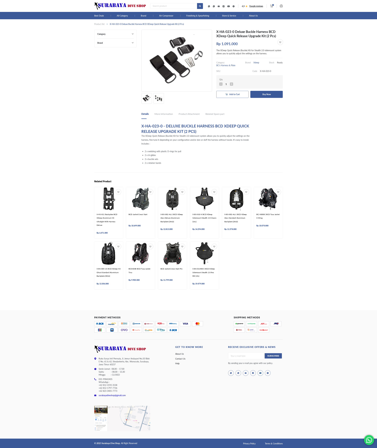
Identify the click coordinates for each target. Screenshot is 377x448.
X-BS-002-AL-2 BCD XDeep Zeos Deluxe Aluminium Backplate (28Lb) (172, 218)
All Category (122, 16)
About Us (253, 16)
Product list (99, 24)
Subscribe (273, 356)
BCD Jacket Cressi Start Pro (171, 269)
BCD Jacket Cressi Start (138, 214)
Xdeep (256, 62)
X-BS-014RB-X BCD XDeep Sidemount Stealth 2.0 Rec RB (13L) (203, 272)
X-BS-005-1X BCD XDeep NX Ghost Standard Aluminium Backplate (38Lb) (109, 272)
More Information (163, 113)
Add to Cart (234, 94)
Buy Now (266, 94)
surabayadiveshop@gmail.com (112, 395)
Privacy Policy (249, 443)
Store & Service (229, 16)
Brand (143, 16)
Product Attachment (189, 113)
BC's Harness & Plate (225, 65)
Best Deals (99, 16)
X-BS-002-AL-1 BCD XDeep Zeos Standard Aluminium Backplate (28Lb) (235, 218)
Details (145, 113)
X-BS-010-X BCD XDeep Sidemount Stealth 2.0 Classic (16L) (204, 218)
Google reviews (256, 6)
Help (177, 363)
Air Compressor (166, 16)
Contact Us (180, 358)
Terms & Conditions (274, 443)
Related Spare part (214, 113)
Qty (221, 79)
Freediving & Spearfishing (197, 16)
